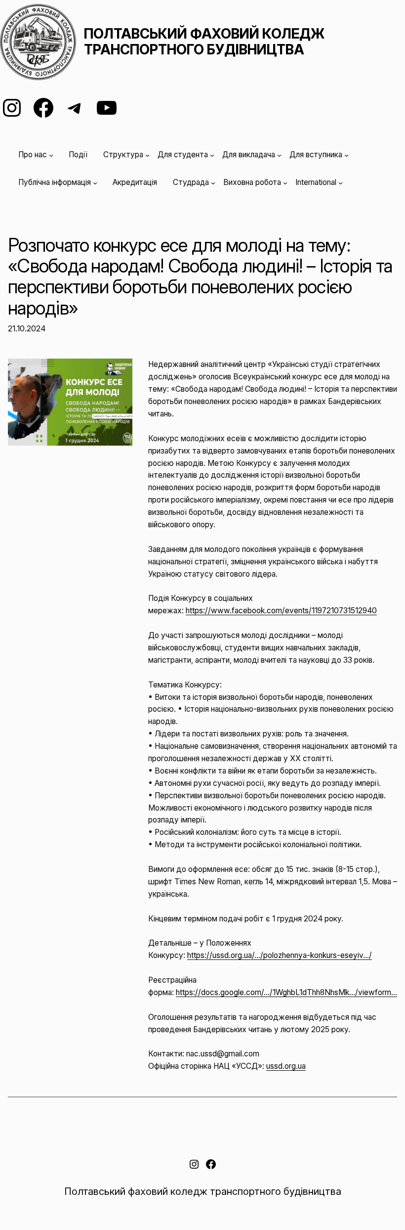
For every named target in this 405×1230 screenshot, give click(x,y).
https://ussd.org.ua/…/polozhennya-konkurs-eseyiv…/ (279, 955)
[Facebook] (43, 108)
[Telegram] (75, 108)
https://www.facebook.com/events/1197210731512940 (281, 610)
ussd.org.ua (286, 1066)
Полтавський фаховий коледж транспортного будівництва (204, 41)
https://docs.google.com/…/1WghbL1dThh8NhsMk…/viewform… (286, 992)
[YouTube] (107, 108)
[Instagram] (12, 108)
